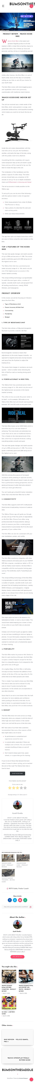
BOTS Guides (13, 888)
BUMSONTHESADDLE (17, 1070)
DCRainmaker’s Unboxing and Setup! (19, 182)
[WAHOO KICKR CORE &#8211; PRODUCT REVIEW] (23, 858)
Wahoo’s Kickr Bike (13, 41)
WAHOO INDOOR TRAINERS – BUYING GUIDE (8, 880)
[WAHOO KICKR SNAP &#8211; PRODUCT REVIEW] (8, 858)
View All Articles (17, 956)
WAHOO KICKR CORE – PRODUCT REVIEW (22, 865)
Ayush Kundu (17, 931)
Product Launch (23, 888)
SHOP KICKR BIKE (17, 773)
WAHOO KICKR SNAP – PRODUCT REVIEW (7, 865)
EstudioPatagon (23, 1078)
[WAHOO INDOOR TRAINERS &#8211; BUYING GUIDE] (8, 873)
